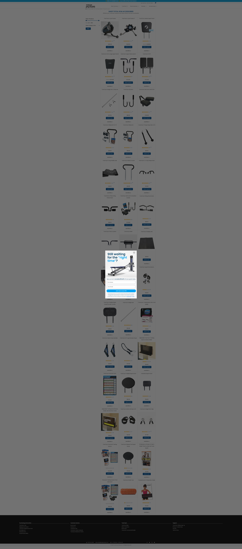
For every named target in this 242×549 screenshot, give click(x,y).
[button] (121, 291)
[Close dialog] (134, 252)
